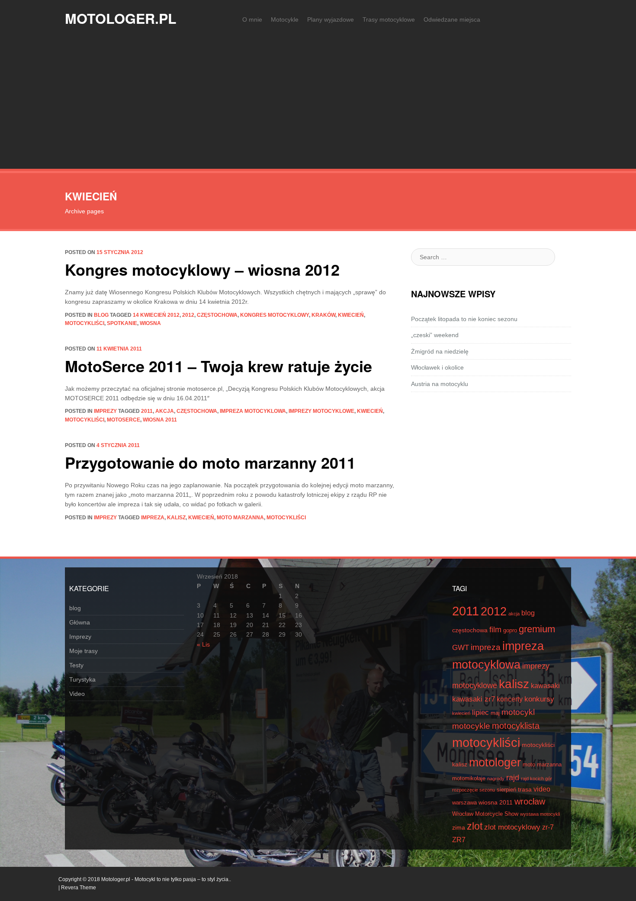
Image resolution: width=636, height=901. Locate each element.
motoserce (123, 420)
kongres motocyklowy (274, 315)
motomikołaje (468, 779)
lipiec (480, 712)
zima (458, 827)
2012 (188, 315)
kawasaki (545, 685)
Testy (76, 665)
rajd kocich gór (536, 778)
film (495, 629)
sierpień (506, 790)
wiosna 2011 (160, 420)
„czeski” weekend (435, 334)
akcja (164, 411)
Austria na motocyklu (439, 383)
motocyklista (516, 725)
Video (77, 693)
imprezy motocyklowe (321, 411)
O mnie (252, 19)
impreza (152, 518)
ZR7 (459, 839)
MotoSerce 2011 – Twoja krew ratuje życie (218, 365)
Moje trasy (83, 650)
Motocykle (285, 19)
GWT (460, 648)
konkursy (539, 699)
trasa (525, 789)
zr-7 (548, 827)
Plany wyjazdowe (330, 19)
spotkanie (122, 323)
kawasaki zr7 (473, 699)
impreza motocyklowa (253, 411)
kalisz (176, 518)
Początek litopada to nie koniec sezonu (464, 318)
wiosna (150, 323)
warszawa (464, 803)
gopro (510, 630)
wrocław (529, 801)
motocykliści (84, 323)
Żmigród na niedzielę (440, 351)
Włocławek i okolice (437, 367)
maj (495, 713)
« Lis (203, 644)
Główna (79, 622)
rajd (512, 777)
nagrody (495, 778)
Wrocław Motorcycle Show (485, 814)
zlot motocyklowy (512, 827)
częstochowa (217, 315)
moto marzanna (240, 518)
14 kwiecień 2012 (156, 315)
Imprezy (105, 411)
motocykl (518, 712)
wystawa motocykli (540, 814)
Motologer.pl (121, 18)
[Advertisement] (318, 103)
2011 (147, 411)
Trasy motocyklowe (389, 19)
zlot (474, 826)
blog (101, 315)
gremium (537, 629)
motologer (495, 762)
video (541, 789)
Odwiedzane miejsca (452, 19)
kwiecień (351, 315)
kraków (323, 315)
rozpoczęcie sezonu (473, 789)
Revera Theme (78, 888)
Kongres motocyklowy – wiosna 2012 (202, 269)
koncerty (510, 699)
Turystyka (82, 679)
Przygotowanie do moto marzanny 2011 (210, 462)
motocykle (471, 725)
